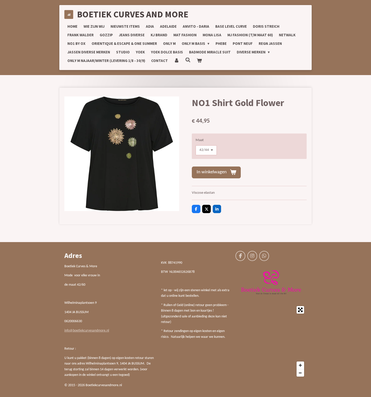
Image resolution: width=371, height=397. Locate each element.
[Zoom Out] (300, 373)
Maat (200, 140)
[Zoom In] (300, 365)
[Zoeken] (188, 60)
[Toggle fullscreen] (300, 310)
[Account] (176, 60)
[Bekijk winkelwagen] (199, 60)
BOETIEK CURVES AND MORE (132, 14)
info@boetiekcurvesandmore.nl (86, 331)
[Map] (271, 341)
